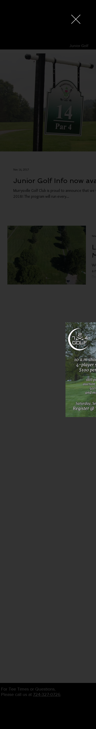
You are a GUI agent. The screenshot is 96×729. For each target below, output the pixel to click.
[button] (75, 19)
